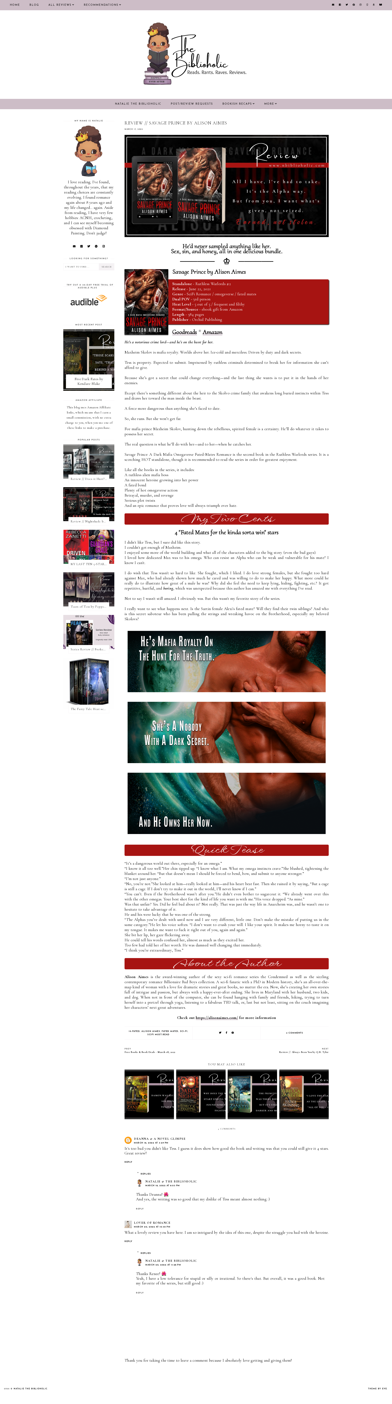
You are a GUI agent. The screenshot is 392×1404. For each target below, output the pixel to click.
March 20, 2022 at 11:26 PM (163, 1265)
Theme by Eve (377, 1389)
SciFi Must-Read (158, 1034)
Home (15, 5)
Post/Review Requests (192, 104)
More (269, 104)
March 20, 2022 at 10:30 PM (152, 1227)
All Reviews (59, 5)
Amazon (213, 332)
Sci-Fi (184, 1031)
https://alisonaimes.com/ (217, 1017)
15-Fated (134, 1031)
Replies (146, 1174)
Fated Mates (170, 1031)
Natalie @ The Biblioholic (171, 1181)
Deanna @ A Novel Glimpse (160, 1139)
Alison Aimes (150, 1031)
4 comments (294, 1033)
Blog (34, 5)
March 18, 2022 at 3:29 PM (151, 1143)
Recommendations (101, 5)
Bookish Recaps (237, 104)
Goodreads (184, 332)
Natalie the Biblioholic (138, 104)
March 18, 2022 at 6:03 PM (162, 1186)
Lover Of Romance (152, 1223)
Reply (129, 1162)
